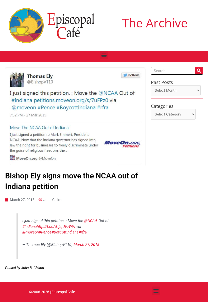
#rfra (83, 232)
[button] (104, 55)
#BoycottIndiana (65, 232)
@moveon (30, 232)
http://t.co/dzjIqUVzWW (56, 226)
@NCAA (90, 221)
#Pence (45, 232)
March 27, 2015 (86, 244)
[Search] (199, 70)
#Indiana (29, 226)
